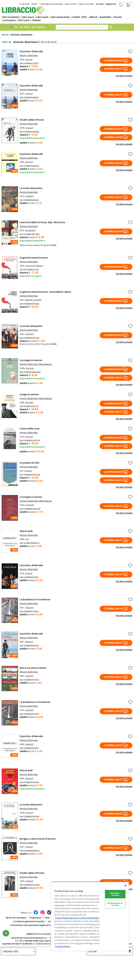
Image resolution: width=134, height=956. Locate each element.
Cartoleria (9, 20)
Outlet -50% (79, 17)
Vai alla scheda (124, 75)
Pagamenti (35, 917)
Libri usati (42, 17)
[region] (90, 916)
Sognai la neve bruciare (34, 257)
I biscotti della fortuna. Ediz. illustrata (42, 222)
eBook (93, 17)
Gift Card (23, 20)
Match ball (26, 531)
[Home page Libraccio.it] (23, 13)
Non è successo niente (33, 668)
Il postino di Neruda (31, 51)
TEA (26, 539)
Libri (16, 27)
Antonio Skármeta (29, 55)
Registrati (111, 4)
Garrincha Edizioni (34, 265)
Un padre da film (29, 462)
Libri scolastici (10, 17)
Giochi (118, 17)
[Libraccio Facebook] (36, 914)
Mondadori (30, 230)
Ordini (34, 4)
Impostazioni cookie (115, 904)
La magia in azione (31, 360)
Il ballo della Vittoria (32, 119)
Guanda (30, 368)
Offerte (36, 20)
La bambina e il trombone (35, 599)
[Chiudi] (125, 885)
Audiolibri (105, 17)
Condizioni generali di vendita (29, 921)
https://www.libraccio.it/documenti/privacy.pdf (82, 918)
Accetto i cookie (115, 894)
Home (5, 34)
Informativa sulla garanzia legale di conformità (35, 925)
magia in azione (29, 394)
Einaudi (28, 59)
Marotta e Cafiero (33, 299)
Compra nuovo (114, 60)
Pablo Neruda (45, 364)
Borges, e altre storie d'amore (38, 838)
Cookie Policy (62, 946)
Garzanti (29, 161)
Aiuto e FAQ (70, 4)
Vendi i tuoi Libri (86, 4)
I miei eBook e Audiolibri (51, 4)
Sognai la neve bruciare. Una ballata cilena (45, 291)
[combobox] (82, 27)
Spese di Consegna (16, 917)
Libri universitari (60, 17)
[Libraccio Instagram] (42, 914)
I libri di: (7, 42)
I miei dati (24, 4)
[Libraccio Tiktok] (49, 914)
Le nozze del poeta (31, 188)
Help (47, 917)
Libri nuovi (28, 17)
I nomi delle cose (30, 428)
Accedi (99, 4)
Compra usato (113, 68)
